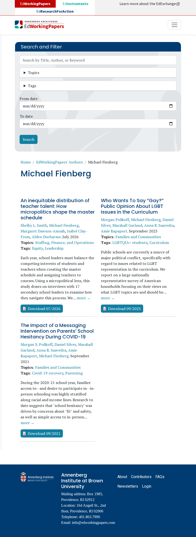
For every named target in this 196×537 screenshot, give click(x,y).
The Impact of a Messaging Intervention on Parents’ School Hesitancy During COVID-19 (57, 331)
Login (146, 486)
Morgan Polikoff (115, 219)
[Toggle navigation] (174, 25)
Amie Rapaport (114, 231)
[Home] (41, 25)
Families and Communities (138, 236)
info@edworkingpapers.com (93, 523)
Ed (75, 3)
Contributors (141, 476)
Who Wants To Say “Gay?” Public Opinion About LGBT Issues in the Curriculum (132, 206)
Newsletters (127, 486)
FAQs (159, 476)
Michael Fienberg (64, 225)
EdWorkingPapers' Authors (59, 162)
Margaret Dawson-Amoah (43, 231)
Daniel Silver (65, 344)
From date (29, 98)
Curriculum (159, 242)
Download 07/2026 (44, 308)
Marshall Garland (127, 225)
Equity (37, 248)
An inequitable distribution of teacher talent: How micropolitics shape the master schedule (58, 209)
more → (84, 297)
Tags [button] (32, 85)
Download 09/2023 (124, 308)
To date (26, 116)
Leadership (54, 248)
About (122, 476)
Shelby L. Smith (34, 225)
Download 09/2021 (44, 433)
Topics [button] (33, 72)
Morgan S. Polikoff (37, 344)
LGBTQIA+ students (129, 242)
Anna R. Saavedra (159, 225)
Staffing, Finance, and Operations (64, 242)
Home (26, 162)
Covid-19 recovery (47, 373)
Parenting (74, 373)
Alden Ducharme (46, 236)
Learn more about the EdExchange (148, 3)
